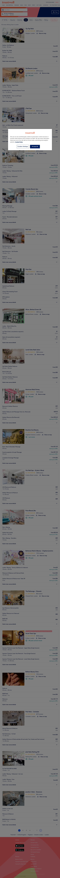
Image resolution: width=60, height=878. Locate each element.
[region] (30, 139)
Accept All (35, 146)
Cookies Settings (23, 146)
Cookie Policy (19, 142)
